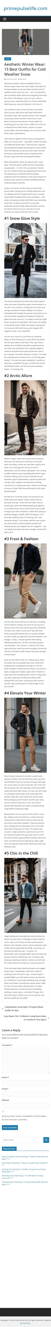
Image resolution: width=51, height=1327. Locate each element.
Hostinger (26, 1323)
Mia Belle (23, 79)
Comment (7, 1045)
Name (5, 1077)
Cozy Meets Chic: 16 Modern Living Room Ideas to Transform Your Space (25, 1018)
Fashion (7, 59)
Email (5, 1089)
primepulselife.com (25, 8)
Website (5, 1100)
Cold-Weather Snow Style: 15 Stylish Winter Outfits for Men (24, 1009)
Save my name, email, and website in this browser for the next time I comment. (24, 1118)
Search (46, 1140)
